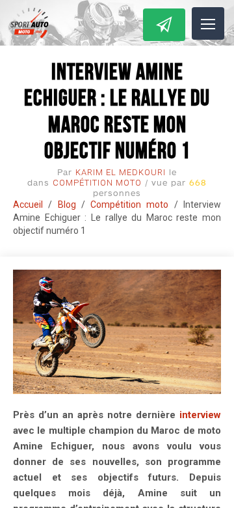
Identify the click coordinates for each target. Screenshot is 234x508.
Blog (67, 204)
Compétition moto (97, 183)
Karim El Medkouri (120, 172)
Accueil (28, 204)
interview (200, 415)
